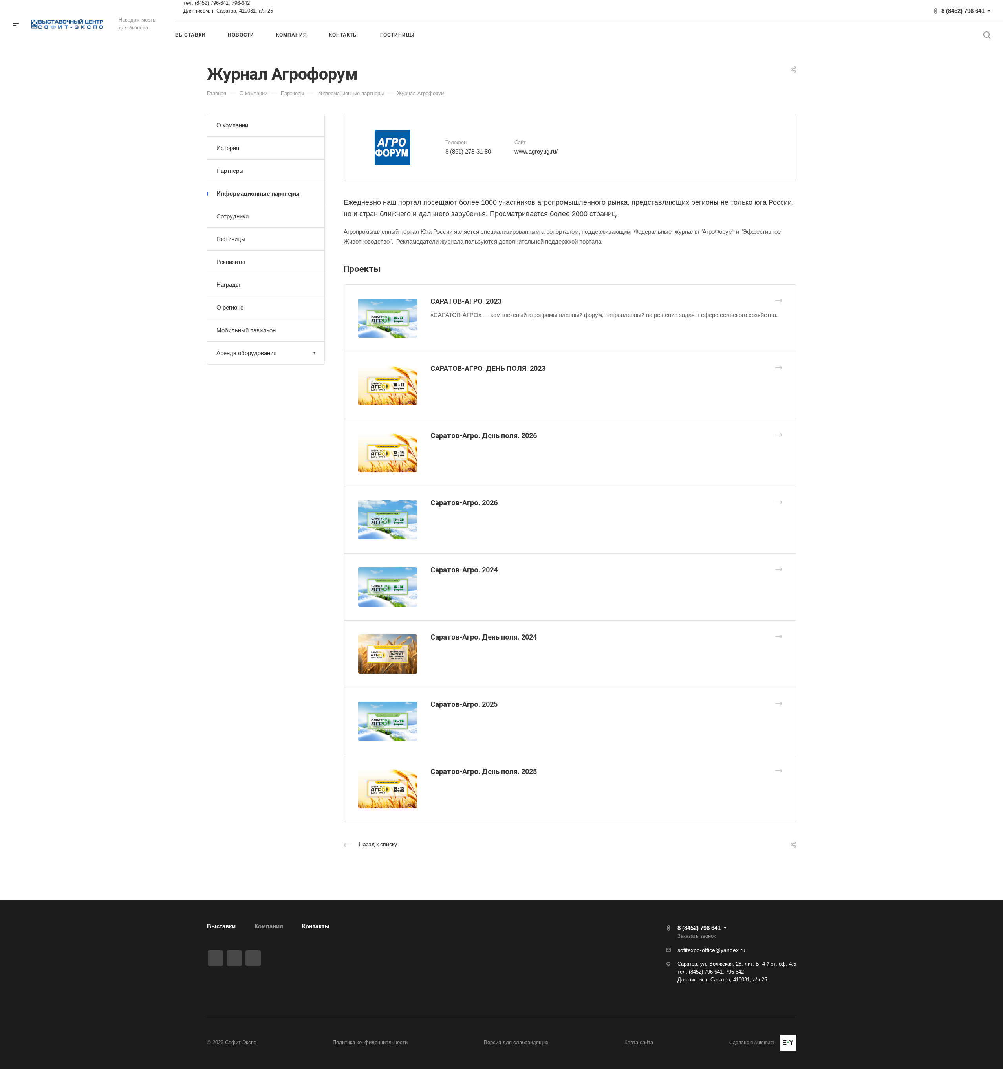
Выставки (221, 926)
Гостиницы (230, 239)
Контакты (315, 926)
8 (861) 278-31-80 (468, 151)
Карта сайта (638, 1042)
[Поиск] (986, 35)
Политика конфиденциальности (370, 1042)
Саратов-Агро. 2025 (464, 704)
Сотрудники (232, 216)
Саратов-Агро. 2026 (464, 503)
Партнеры (229, 170)
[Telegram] (234, 958)
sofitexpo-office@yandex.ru (711, 950)
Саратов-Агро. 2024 (464, 570)
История (227, 148)
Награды (228, 284)
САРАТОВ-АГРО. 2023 (466, 301)
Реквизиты (230, 262)
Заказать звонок (696, 936)
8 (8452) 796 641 (963, 10)
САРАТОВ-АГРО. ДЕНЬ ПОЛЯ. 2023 (487, 368)
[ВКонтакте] (215, 958)
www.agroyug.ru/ (536, 151)
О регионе (229, 307)
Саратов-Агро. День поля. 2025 (483, 771)
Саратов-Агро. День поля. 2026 (483, 435)
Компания (268, 926)
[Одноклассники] (253, 958)
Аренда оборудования (246, 353)
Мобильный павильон (246, 330)
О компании (232, 125)
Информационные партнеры (258, 193)
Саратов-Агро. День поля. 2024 (483, 637)
